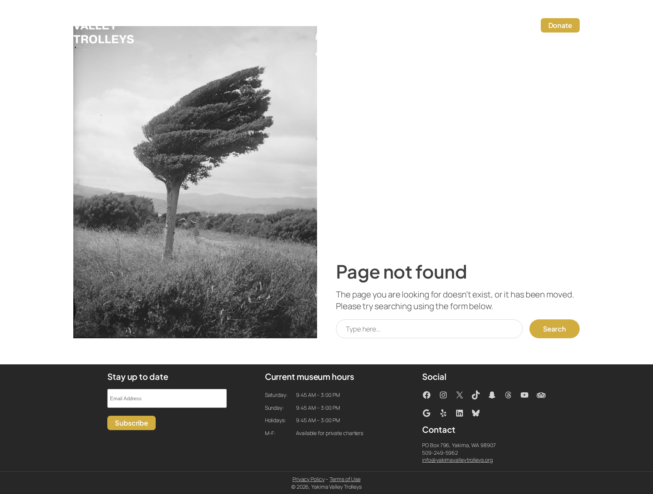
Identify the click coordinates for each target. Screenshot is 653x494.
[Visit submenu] (339, 25)
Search (554, 328)
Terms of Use (345, 479)
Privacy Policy (308, 479)
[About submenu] (423, 25)
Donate (560, 25)
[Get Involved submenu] (391, 25)
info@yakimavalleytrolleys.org (457, 459)
